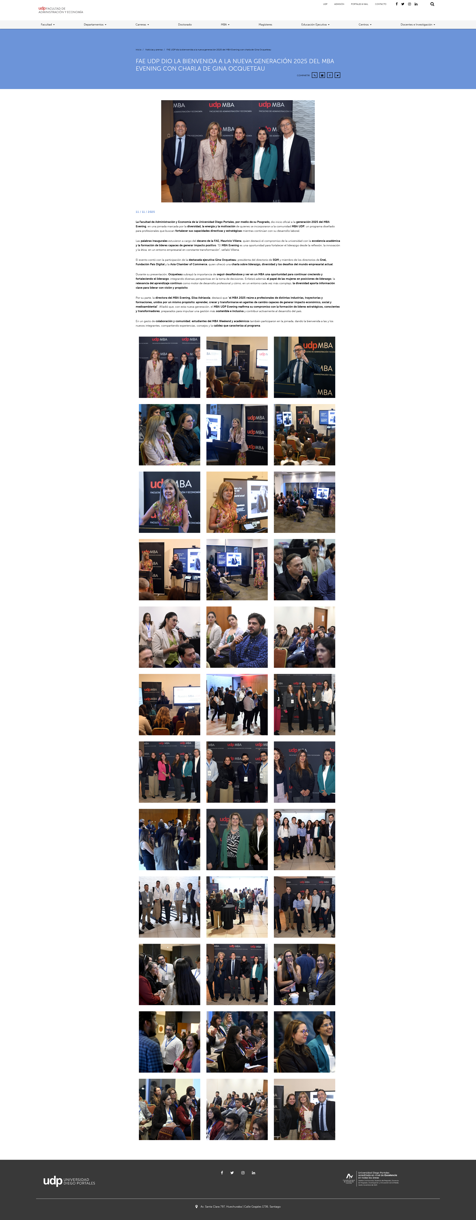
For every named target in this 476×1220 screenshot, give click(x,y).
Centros (364, 24)
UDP (325, 4)
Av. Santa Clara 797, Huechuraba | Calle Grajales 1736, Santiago (241, 1206)
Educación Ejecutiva (314, 24)
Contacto (380, 4)
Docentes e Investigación (416, 24)
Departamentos (94, 24)
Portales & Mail (359, 4)
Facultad (46, 24)
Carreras (141, 24)
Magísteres (265, 24)
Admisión (339, 4)
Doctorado (185, 24)
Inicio (138, 49)
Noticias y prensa (154, 49)
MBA (224, 24)
